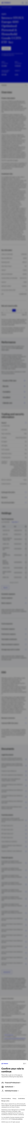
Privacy (14, 1098)
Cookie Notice (21, 1098)
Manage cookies (5, 1100)
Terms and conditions (17, 1118)
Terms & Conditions (6, 1098)
